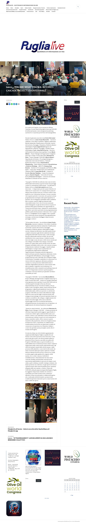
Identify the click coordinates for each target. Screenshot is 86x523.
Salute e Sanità (28, 7)
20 (72, 169)
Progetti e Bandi (22, 9)
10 (65, 168)
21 (74, 169)
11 (67, 168)
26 (69, 171)
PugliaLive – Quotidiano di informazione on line (22, 5)
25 (67, 171)
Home (7, 7)
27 (72, 171)
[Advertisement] (43, 25)
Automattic (77, 521)
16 (78, 168)
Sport (22, 7)
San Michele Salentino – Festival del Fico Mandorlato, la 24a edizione (72, 230)
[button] (35, 391)
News (12, 7)
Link (36, 11)
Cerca (65, 100)
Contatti (53, 11)
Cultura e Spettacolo (51, 7)
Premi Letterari (30, 11)
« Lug (72, 176)
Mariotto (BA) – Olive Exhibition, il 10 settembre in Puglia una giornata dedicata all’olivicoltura (72, 209)
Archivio (48, 11)
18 (67, 169)
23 (78, 169)
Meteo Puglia (66, 199)
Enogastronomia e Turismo (39, 7)
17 (65, 169)
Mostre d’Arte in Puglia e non (52, 9)
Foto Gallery (41, 11)
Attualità (17, 7)
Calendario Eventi (61, 7)
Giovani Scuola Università (11, 9)
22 (76, 169)
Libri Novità (30, 9)
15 (76, 168)
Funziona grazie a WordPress (63, 521)
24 (65, 171)
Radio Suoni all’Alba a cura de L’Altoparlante (15, 11)
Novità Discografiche (39, 9)
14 (74, 168)
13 (72, 168)
